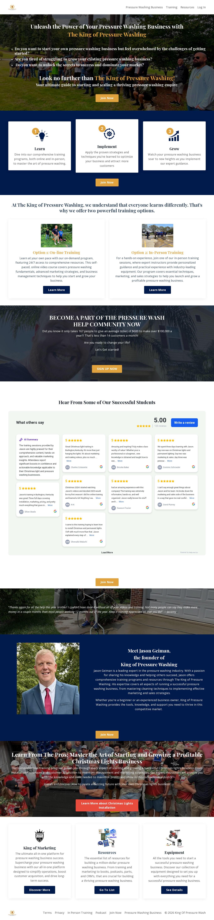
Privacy (59, 913)
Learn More (56, 290)
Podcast (101, 913)
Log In (201, 7)
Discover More (39, 890)
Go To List (107, 890)
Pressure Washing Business (144, 7)
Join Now (107, 98)
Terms (47, 913)
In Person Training (80, 913)
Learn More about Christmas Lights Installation (107, 805)
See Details (174, 890)
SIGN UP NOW (107, 369)
